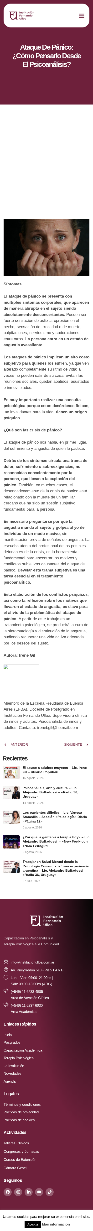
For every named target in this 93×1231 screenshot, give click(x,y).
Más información (56, 1224)
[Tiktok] (50, 1192)
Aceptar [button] (32, 1224)
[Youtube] (39, 1192)
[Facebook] (8, 1192)
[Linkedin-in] (29, 1192)
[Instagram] (18, 1192)
